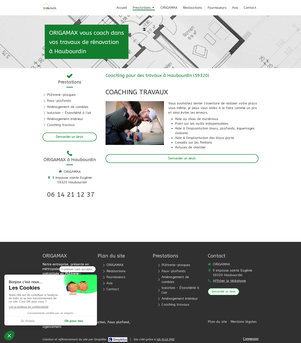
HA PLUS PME (166, 339)
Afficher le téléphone (229, 281)
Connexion (250, 339)
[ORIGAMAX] (50, 11)
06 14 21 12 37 (71, 195)
